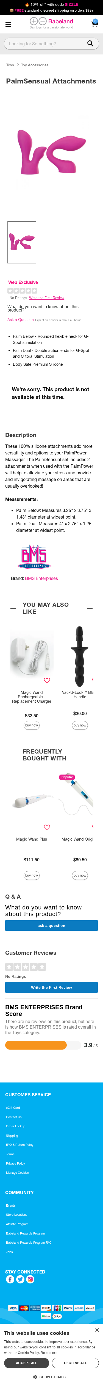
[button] (8, 24)
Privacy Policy (15, 1163)
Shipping (12, 1135)
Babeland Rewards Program (25, 1233)
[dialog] (51, 1355)
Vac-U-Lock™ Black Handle (80, 694)
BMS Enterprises (41, 578)
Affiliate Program (17, 1224)
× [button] (97, 1330)
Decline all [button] (75, 1363)
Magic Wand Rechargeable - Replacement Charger (31, 697)
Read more (49, 1353)
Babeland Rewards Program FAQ (29, 1242)
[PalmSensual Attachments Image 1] (51, 152)
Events (11, 1205)
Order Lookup (15, 1126)
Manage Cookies (17, 1173)
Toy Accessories (34, 65)
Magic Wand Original (80, 839)
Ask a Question (20, 319)
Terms (10, 1154)
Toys (10, 65)
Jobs (9, 1252)
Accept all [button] (26, 1363)
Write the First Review (46, 298)
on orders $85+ (51, 10)
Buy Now (31, 725)
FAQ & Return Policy (20, 1145)
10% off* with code (51, 4)
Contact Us (14, 1117)
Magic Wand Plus (31, 839)
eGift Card (13, 1108)
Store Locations (16, 1215)
